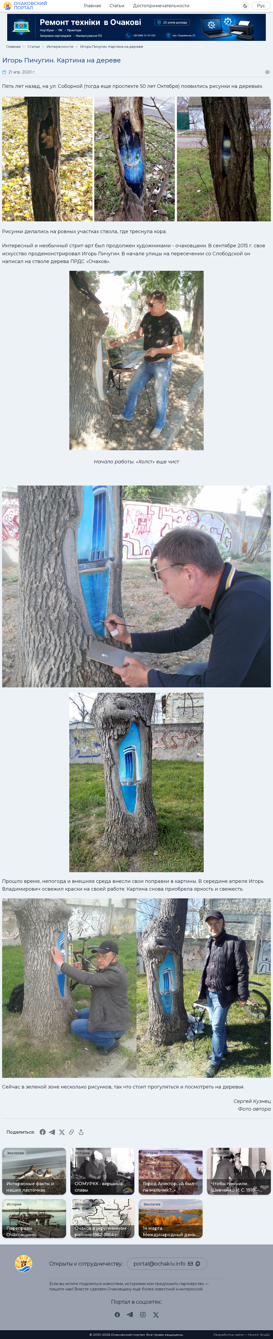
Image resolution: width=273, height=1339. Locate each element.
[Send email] (190, 1263)
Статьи (117, 5)
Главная (92, 5)
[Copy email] (197, 1263)
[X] (62, 1132)
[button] (245, 6)
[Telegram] (52, 1132)
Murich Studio (259, 1335)
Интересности (60, 47)
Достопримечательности (161, 5)
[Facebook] (42, 1132)
